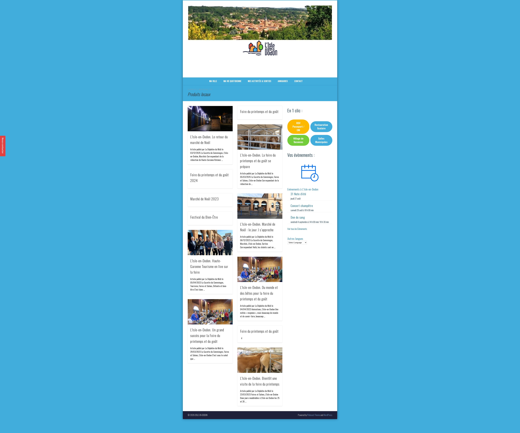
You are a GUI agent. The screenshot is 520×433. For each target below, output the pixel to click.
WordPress (328, 415)
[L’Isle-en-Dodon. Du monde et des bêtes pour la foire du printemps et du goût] (259, 269)
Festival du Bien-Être (204, 217)
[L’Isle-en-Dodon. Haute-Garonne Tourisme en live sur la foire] (210, 242)
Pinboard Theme (313, 415)
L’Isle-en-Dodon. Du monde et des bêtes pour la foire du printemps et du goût (259, 293)
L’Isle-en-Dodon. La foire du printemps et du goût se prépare (258, 160)
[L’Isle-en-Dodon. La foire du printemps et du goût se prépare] (259, 137)
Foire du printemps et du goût (259, 111)
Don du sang (298, 217)
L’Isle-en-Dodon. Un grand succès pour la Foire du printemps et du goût (207, 335)
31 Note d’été (298, 194)
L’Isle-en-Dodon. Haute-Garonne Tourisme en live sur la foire (209, 266)
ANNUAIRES (283, 81)
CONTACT (298, 81)
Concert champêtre (302, 205)
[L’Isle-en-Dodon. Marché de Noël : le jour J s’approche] (259, 206)
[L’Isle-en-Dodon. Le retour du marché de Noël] (210, 118)
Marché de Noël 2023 (204, 198)
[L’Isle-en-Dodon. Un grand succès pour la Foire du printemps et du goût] (210, 311)
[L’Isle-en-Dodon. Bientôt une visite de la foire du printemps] (259, 360)
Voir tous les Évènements (297, 228)
